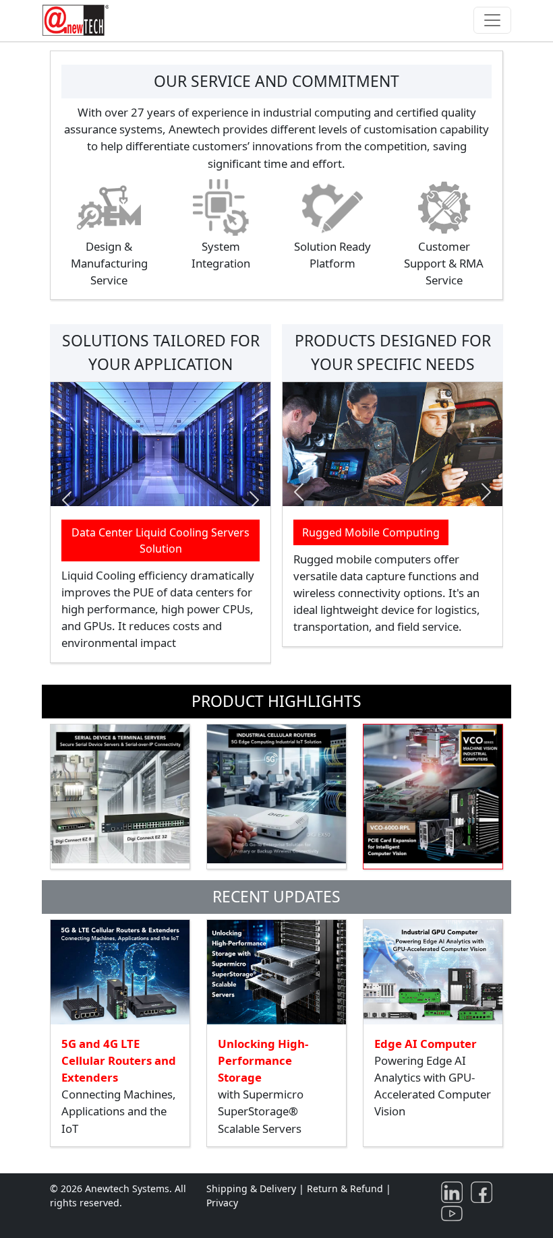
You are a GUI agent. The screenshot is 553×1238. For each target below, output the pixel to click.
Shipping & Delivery (251, 1188)
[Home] (78, 20)
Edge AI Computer (425, 1043)
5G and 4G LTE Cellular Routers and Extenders (118, 1060)
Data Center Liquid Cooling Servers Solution (160, 540)
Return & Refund (346, 1188)
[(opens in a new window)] (454, 1191)
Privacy (222, 1202)
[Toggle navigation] (492, 20)
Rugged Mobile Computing (371, 532)
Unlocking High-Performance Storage (263, 1060)
